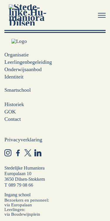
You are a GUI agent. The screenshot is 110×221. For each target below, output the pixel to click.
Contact (12, 119)
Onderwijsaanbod (23, 69)
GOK (10, 112)
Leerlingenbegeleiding (28, 62)
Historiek (14, 104)
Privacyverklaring (23, 140)
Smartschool (17, 90)
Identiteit (13, 77)
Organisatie (16, 55)
